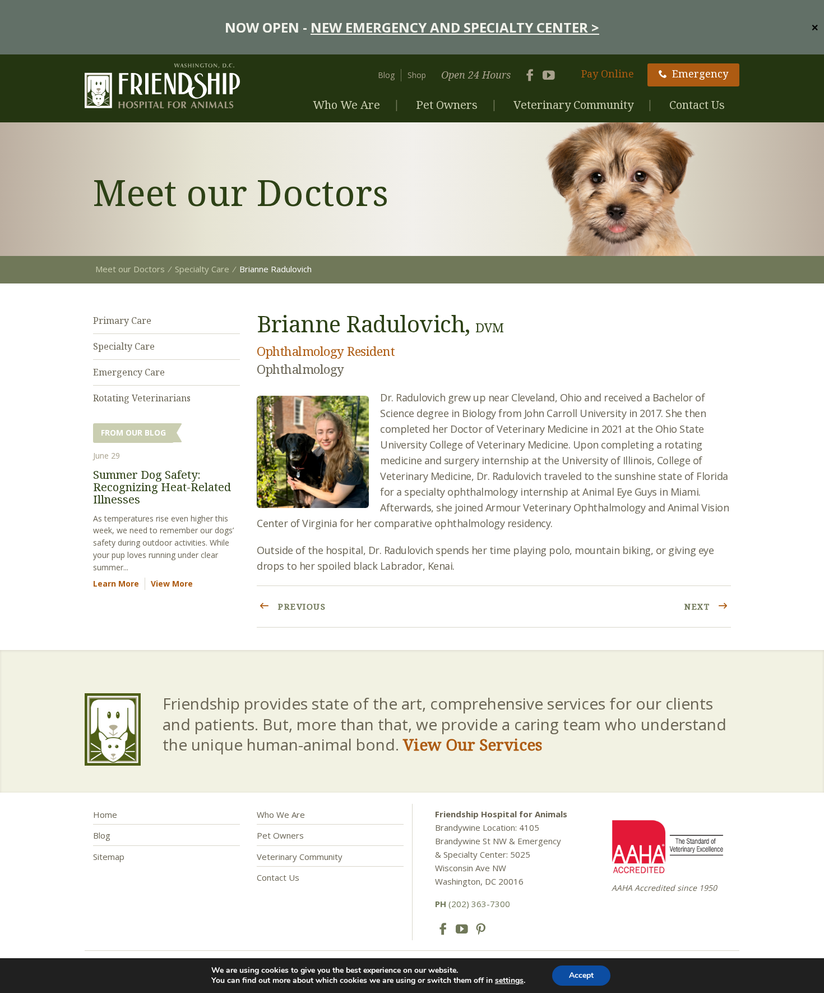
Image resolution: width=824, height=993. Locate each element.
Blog (386, 75)
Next (698, 606)
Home (105, 814)
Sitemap (108, 856)
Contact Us (697, 104)
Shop (417, 75)
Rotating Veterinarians (142, 398)
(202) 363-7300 (472, 903)
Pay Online (607, 73)
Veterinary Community (573, 104)
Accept (581, 975)
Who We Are (346, 104)
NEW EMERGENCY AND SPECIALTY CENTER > (455, 27)
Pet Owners (447, 104)
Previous (300, 606)
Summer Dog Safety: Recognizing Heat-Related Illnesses (162, 487)
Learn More (116, 583)
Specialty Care (124, 346)
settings (509, 981)
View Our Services (472, 744)
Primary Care (122, 320)
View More (172, 583)
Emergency (700, 73)
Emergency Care (129, 372)
